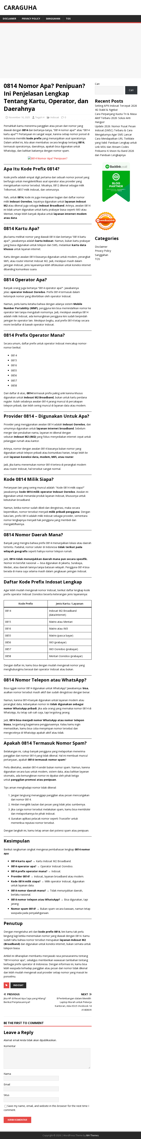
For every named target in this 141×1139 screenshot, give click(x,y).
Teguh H (39, 117)
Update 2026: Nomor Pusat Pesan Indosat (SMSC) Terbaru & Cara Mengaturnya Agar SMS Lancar (115, 130)
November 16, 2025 (19, 117)
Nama (7, 1073)
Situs (6, 1095)
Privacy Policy (31, 18)
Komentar (10, 1046)
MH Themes (92, 1135)
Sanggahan (53, 18)
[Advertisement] (70, 50)
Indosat (54, 117)
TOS (68, 18)
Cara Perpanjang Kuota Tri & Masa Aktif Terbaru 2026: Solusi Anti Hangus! (116, 118)
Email (7, 1084)
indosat (18, 985)
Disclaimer (9, 18)
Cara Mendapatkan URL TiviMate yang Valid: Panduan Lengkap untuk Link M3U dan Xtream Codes (116, 143)
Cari (97, 84)
